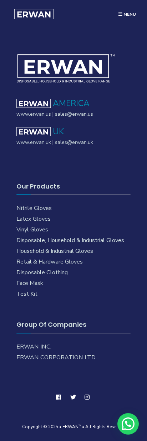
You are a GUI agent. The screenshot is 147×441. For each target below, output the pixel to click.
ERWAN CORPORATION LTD (56, 357)
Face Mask (29, 283)
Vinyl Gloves (32, 230)
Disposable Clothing (42, 272)
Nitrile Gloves (34, 208)
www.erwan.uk (33, 142)
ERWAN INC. (33, 347)
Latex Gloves (33, 219)
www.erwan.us (33, 114)
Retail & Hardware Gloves (49, 262)
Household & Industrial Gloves (54, 251)
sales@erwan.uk (74, 142)
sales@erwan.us (74, 114)
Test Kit (26, 294)
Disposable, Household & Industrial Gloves (70, 240)
